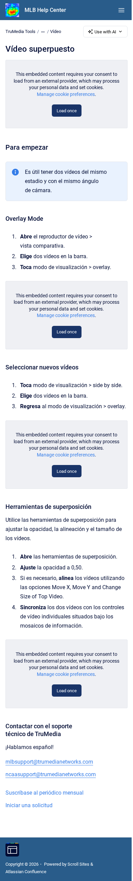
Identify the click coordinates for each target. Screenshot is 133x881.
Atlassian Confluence (25, 871)
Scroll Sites (78, 864)
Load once (67, 110)
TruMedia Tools (20, 31)
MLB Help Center (45, 10)
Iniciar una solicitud (29, 805)
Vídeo (55, 31)
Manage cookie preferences (66, 94)
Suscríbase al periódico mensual (44, 792)
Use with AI (105, 31)
